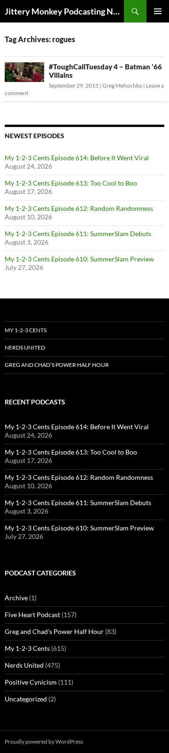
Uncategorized (26, 699)
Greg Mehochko (122, 85)
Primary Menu (157, 11)
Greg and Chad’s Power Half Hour (57, 364)
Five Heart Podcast (32, 615)
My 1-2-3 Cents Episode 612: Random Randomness (79, 208)
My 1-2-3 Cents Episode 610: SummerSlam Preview (79, 259)
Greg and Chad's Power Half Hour (54, 631)
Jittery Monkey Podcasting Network (64, 11)
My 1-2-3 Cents (25, 330)
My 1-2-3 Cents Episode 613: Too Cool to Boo (71, 183)
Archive (16, 598)
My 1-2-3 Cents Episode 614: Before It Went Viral (77, 158)
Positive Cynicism (31, 682)
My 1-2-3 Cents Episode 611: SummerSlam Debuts (78, 234)
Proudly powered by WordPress (44, 741)
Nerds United (25, 347)
